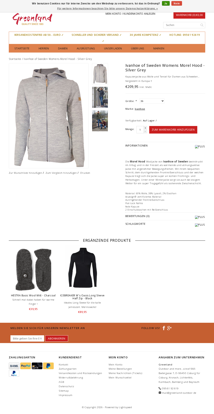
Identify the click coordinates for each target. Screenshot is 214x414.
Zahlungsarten (67, 368)
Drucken (85, 172)
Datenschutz (66, 386)
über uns (137, 48)
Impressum (66, 395)
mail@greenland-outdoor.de (179, 392)
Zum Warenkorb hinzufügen (173, 129)
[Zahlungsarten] (14, 366)
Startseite (21, 48)
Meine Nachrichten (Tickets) (125, 373)
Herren (44, 48)
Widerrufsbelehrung (71, 377)
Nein (177, 3)
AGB (61, 381)
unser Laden (113, 48)
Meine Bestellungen (120, 368)
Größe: (131, 101)
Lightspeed (125, 407)
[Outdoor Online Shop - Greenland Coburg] (32, 19)
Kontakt (63, 364)
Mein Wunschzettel (120, 377)
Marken (158, 48)
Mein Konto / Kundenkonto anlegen (130, 13)
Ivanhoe (140, 108)
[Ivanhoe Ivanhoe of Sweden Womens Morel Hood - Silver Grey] (48, 115)
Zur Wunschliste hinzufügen (25, 172)
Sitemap (64, 390)
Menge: (130, 129)
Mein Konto (115, 364)
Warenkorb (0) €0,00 (189, 15)
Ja (165, 3)
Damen (63, 48)
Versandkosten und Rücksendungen (80, 373)
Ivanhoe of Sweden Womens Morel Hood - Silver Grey (58, 59)
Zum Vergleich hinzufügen (61, 172)
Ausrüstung (86, 48)
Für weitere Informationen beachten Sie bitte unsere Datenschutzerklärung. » (107, 8)
